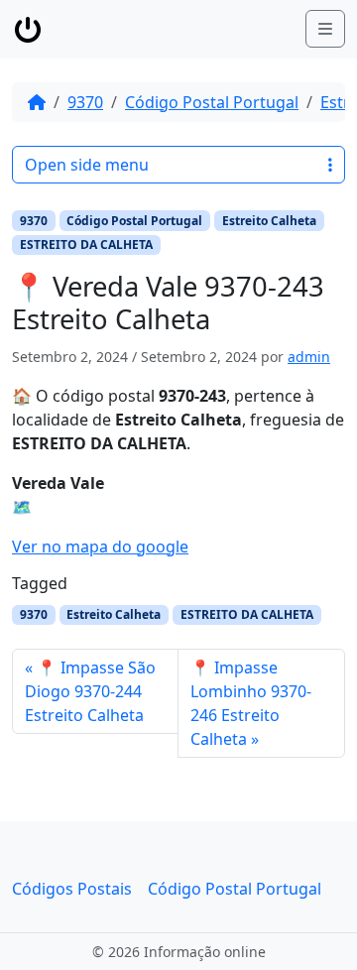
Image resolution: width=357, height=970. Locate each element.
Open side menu (87, 165)
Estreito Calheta (269, 220)
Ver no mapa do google (100, 546)
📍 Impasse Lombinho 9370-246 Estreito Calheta (250, 703)
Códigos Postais (72, 889)
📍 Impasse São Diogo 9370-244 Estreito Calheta (90, 691)
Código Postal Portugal (211, 102)
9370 (85, 102)
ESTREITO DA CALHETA (86, 244)
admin (309, 356)
